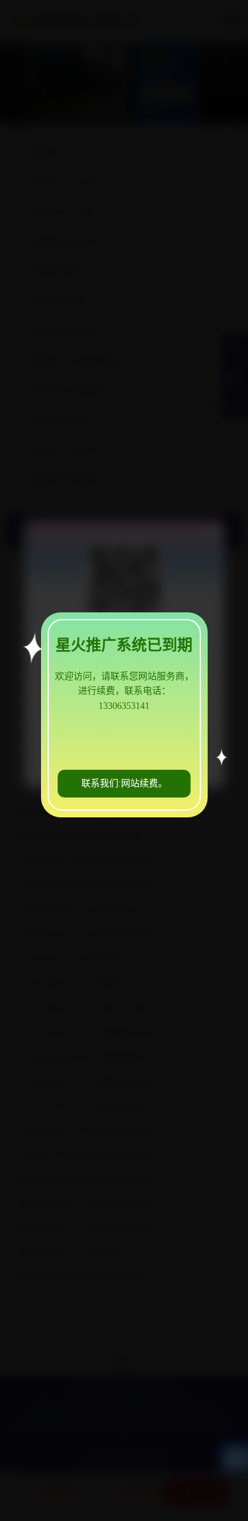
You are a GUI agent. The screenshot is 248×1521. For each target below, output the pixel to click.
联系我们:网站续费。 (124, 783)
